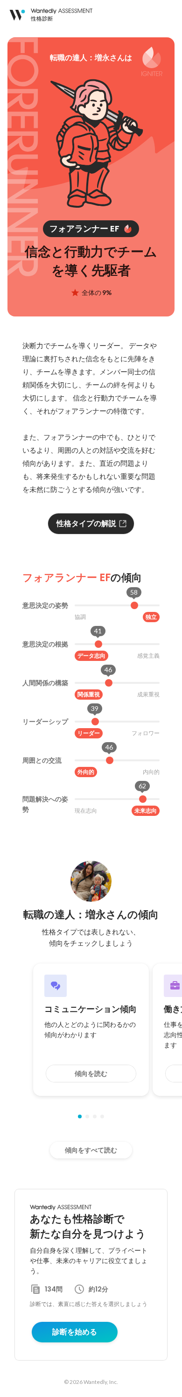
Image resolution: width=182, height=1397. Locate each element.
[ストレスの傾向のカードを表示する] (95, 1116)
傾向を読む (91, 1073)
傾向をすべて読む (91, 1150)
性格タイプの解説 (86, 523)
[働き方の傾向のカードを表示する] (87, 1116)
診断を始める (74, 1332)
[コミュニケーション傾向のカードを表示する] (80, 1116)
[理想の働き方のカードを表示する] (102, 1116)
